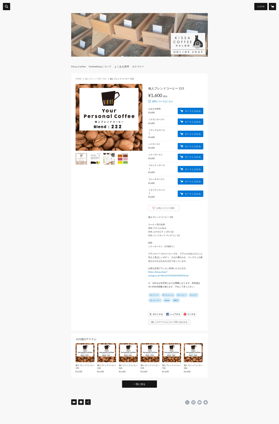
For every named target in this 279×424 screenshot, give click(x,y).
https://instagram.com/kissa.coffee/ (193, 402)
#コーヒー (181, 295)
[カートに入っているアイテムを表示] (272, 6)
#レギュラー (155, 300)
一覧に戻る (139, 384)
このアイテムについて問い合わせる (171, 322)
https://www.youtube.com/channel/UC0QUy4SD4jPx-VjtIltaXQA (199, 402)
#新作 (175, 300)
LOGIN (260, 6)
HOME (79, 79)
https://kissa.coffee (205, 402)
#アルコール (168, 295)
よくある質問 (121, 66)
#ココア (193, 295)
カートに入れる (193, 111)
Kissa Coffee (78, 66)
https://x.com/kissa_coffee (187, 402)
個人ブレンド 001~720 (95, 79)
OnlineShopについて (100, 66)
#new (167, 300)
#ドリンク (154, 295)
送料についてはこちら (162, 101)
